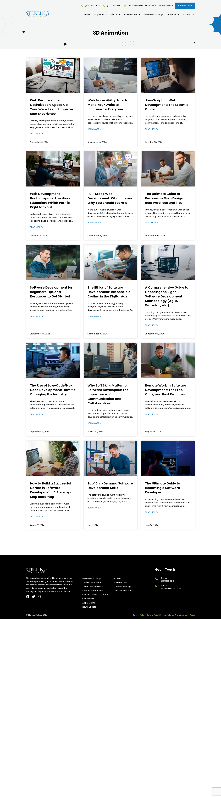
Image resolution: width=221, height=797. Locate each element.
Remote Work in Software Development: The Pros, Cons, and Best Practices (165, 390)
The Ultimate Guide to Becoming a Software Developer (162, 488)
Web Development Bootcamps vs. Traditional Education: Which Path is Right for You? (51, 200)
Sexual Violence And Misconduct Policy (177, 615)
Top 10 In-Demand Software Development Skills (110, 485)
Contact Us (88, 598)
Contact (187, 14)
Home (87, 14)
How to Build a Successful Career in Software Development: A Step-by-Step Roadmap (51, 490)
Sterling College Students (95, 594)
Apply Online (88, 602)
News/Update (89, 607)
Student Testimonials (92, 590)
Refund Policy (153, 615)
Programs (99, 14)
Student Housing (122, 586)
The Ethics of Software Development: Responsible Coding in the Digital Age (108, 292)
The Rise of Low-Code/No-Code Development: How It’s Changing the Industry (52, 390)
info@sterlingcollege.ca (171, 588)
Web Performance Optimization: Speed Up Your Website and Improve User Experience (51, 107)
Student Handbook (91, 582)
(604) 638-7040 (167, 581)
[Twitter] (33, 596)
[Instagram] (39, 596)
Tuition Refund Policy (92, 586)
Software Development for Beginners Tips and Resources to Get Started (51, 292)
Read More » (36, 133)
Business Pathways (153, 14)
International (130, 14)
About (114, 14)
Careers (118, 578)
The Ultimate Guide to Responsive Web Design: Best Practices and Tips (164, 198)
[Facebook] (27, 596)
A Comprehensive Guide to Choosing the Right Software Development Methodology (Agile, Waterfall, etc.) (166, 296)
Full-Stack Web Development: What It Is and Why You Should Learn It (110, 198)
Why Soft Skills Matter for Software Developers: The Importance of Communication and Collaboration (108, 394)
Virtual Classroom (123, 590)
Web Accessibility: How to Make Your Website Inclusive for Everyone (107, 104)
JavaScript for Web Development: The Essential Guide (167, 104)
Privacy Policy (139, 615)
